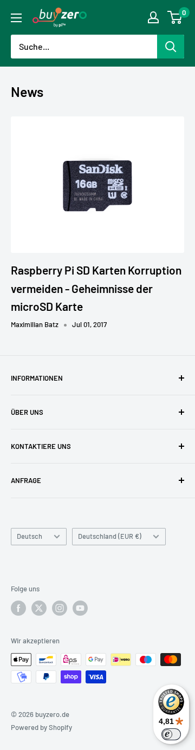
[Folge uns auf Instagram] (59, 608)
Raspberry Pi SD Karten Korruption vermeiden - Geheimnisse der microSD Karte (96, 288)
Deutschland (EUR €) (109, 536)
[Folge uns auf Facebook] (18, 608)
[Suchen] (170, 46)
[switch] (171, 734)
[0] (175, 17)
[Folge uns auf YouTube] (80, 608)
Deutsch (29, 536)
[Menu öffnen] (16, 18)
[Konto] (153, 17)
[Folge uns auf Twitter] (39, 608)
